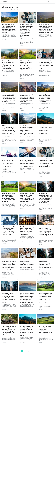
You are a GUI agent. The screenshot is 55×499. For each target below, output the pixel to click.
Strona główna (51, 1)
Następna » (31, 350)
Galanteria (4, 1)
